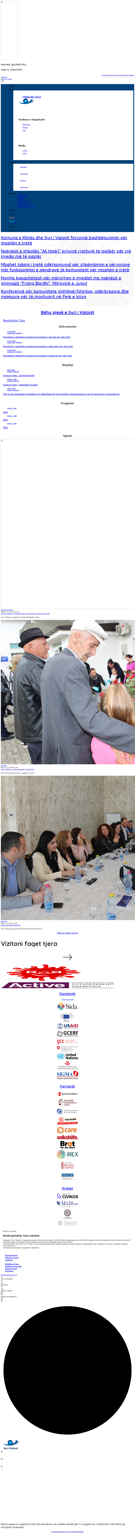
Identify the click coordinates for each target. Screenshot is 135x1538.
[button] (67, 303)
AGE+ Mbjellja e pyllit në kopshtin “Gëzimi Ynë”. (18, 769)
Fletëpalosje (24, 187)
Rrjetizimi (9, 1271)
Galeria (25, 150)
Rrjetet (67, 1188)
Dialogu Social (22, 205)
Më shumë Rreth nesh (8, 1275)
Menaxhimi (26, 124)
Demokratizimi (22, 195)
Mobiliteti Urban (23, 201)
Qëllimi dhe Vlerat (32, 96)
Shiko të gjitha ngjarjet (67, 932)
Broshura (23, 180)
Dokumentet (24, 174)
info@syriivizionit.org (8, 1463)
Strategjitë (23, 167)
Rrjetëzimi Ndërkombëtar (26, 207)
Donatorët (67, 993)
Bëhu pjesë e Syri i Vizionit (67, 312)
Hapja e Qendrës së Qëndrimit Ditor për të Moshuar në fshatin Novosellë (25, 614)
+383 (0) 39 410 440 (8, 1470)
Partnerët (67, 1086)
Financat (25, 127)
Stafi (24, 130)
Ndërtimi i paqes (23, 197)
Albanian (4, 77)
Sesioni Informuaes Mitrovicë (10, 925)
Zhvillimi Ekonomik (24, 203)
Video (25, 153)
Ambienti (21, 199)
